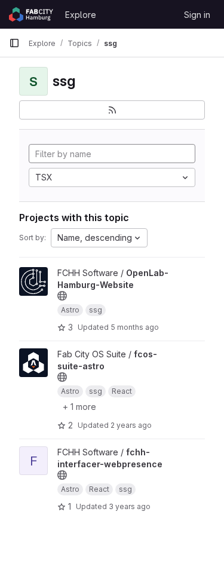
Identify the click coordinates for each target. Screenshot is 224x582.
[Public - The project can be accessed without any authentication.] (62, 296)
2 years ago (131, 425)
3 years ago (130, 506)
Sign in (197, 15)
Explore (80, 15)
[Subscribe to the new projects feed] (112, 110)
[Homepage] (31, 14)
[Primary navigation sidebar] (14, 43)
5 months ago (135, 327)
